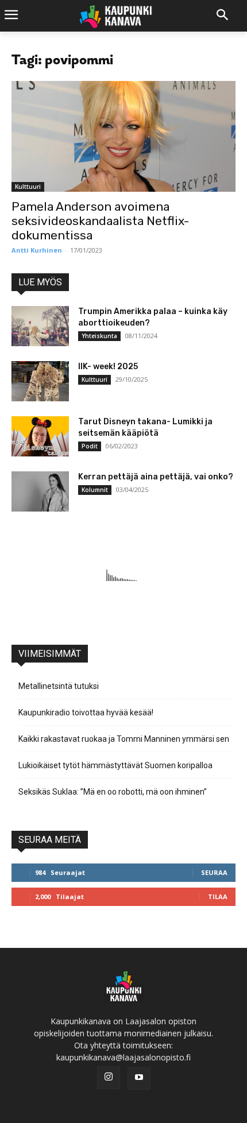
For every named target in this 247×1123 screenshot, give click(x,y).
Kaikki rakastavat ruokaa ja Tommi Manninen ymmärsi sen (123, 738)
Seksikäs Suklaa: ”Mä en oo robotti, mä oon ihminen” (112, 791)
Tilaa (217, 896)
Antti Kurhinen (36, 250)
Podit (90, 446)
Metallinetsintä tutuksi (58, 686)
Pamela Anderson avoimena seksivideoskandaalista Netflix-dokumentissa (100, 220)
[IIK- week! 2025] (40, 381)
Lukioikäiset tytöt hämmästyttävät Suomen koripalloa (115, 765)
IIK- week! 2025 (108, 366)
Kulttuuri (28, 187)
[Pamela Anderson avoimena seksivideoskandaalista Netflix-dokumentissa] (123, 136)
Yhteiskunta (99, 336)
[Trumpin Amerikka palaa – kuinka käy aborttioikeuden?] (40, 326)
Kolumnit (95, 490)
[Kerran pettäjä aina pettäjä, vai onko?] (40, 491)
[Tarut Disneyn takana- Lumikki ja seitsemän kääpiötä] (40, 436)
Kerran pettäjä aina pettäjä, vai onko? (155, 477)
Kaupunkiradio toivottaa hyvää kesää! (85, 712)
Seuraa (214, 872)
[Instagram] (108, 1077)
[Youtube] (139, 1078)
